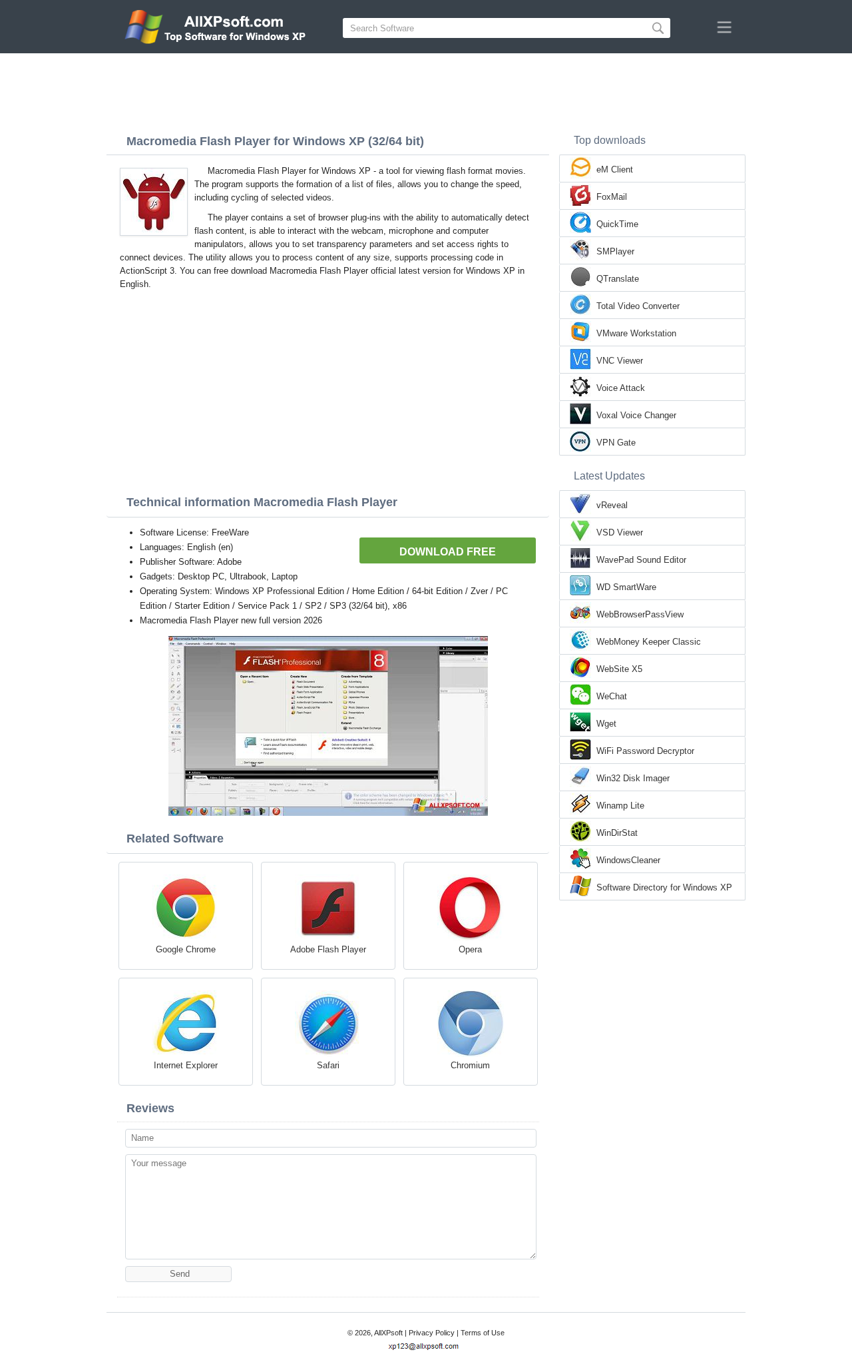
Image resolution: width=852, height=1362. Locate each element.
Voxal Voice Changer (636, 415)
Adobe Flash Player (328, 949)
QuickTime (617, 224)
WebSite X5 (619, 669)
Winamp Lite (620, 806)
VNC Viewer (619, 361)
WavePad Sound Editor (641, 560)
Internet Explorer (186, 1065)
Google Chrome (186, 949)
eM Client (614, 169)
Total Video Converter (638, 306)
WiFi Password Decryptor (645, 751)
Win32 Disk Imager (633, 778)
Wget (606, 724)
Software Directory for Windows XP (664, 887)
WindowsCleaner (628, 860)
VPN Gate (616, 443)
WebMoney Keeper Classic (648, 642)
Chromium (470, 1065)
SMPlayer (615, 251)
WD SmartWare (626, 587)
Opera (470, 949)
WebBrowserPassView (640, 614)
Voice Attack (620, 388)
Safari (328, 1065)
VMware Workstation (636, 333)
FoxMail (611, 197)
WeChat (611, 696)
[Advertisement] (426, 90)
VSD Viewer (619, 532)
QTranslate (617, 279)
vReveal (612, 505)
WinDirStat (617, 833)
